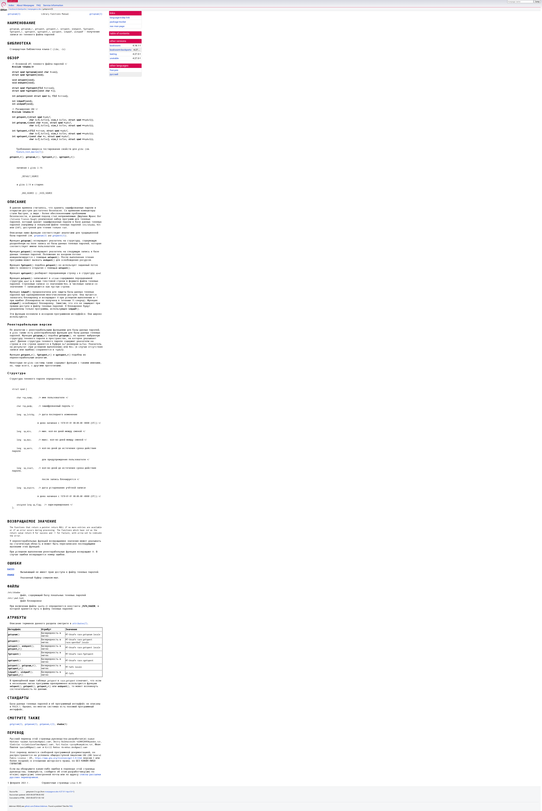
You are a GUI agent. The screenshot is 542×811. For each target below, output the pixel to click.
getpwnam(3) (40, 235)
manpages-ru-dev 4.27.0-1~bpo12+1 (59, 792)
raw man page (117, 26)
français (114, 70)
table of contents (119, 33)
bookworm (115, 45)
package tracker (118, 21)
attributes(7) (79, 623)
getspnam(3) (14, 14)
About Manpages (25, 5)
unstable (114, 58)
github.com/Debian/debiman (36, 806)
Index (11, 5)
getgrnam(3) (16, 724)
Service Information (53, 5)
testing (113, 54)
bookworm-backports (17, 9)
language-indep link (120, 17)
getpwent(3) (59, 235)
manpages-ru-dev (34, 9)
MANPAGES (12, 1)
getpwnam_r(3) (47, 724)
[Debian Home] (3, 5)
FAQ (39, 5)
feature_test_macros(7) (28, 152)
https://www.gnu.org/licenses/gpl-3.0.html (58, 758)
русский (114, 74)
